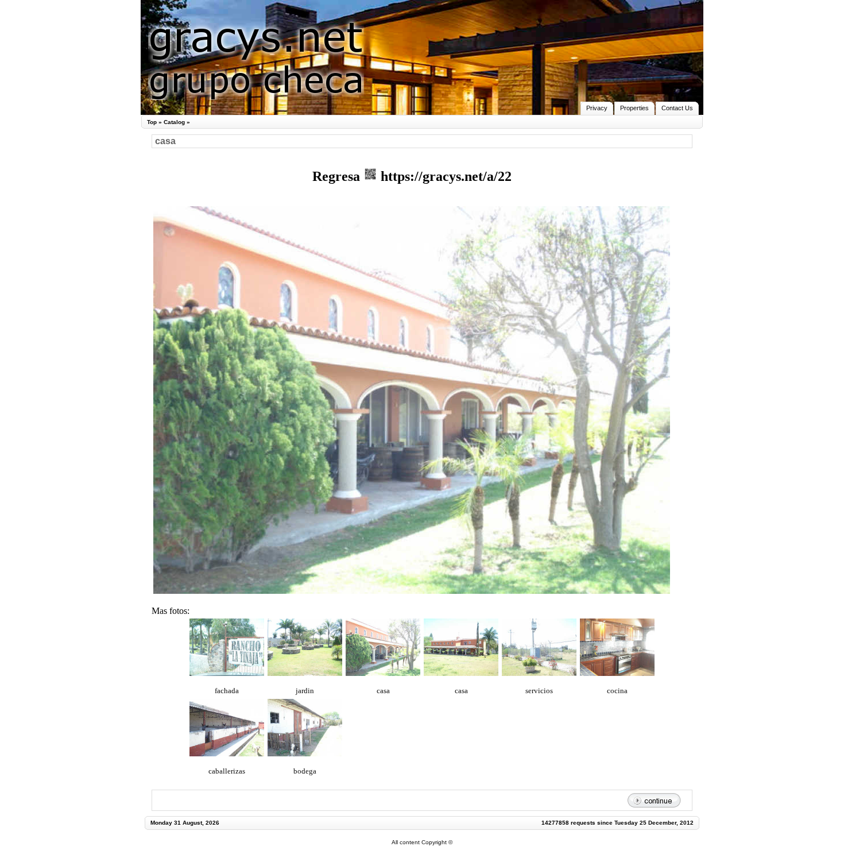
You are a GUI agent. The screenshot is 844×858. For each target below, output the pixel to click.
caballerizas (226, 771)
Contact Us (677, 108)
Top (152, 122)
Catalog (174, 122)
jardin (305, 690)
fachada (227, 690)
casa (383, 690)
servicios (539, 690)
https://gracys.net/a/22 (444, 176)
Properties (634, 108)
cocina (617, 690)
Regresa (337, 176)
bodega (304, 771)
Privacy (596, 108)
